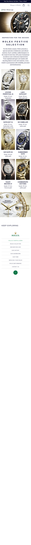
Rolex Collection (15, 243)
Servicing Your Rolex (15, 260)
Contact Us (15, 266)
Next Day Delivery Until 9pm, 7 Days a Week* (15, 1)
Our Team (15, 256)
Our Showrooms (16, 253)
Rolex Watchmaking (16, 263)
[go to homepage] (15, 5)
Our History (15, 250)
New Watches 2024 (15, 247)
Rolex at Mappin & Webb (15, 240)
